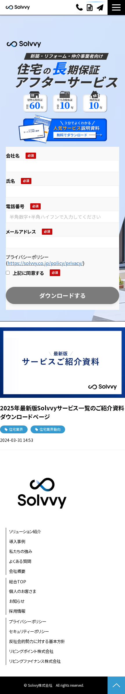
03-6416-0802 (80, 7)
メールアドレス (21, 232)
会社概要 (17, 571)
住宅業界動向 (50, 429)
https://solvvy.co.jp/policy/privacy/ (45, 262)
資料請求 (90, 7)
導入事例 (17, 541)
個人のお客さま (22, 591)
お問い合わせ (100, 7)
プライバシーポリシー (27, 621)
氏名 (10, 181)
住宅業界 (16, 429)
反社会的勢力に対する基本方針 (37, 641)
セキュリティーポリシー (29, 631)
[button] (116, 7)
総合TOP (17, 581)
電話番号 (15, 206)
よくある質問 (20, 561)
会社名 (13, 156)
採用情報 (17, 611)
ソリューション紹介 (25, 531)
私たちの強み (20, 551)
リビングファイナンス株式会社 (35, 661)
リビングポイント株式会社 (31, 651)
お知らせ (16, 601)
